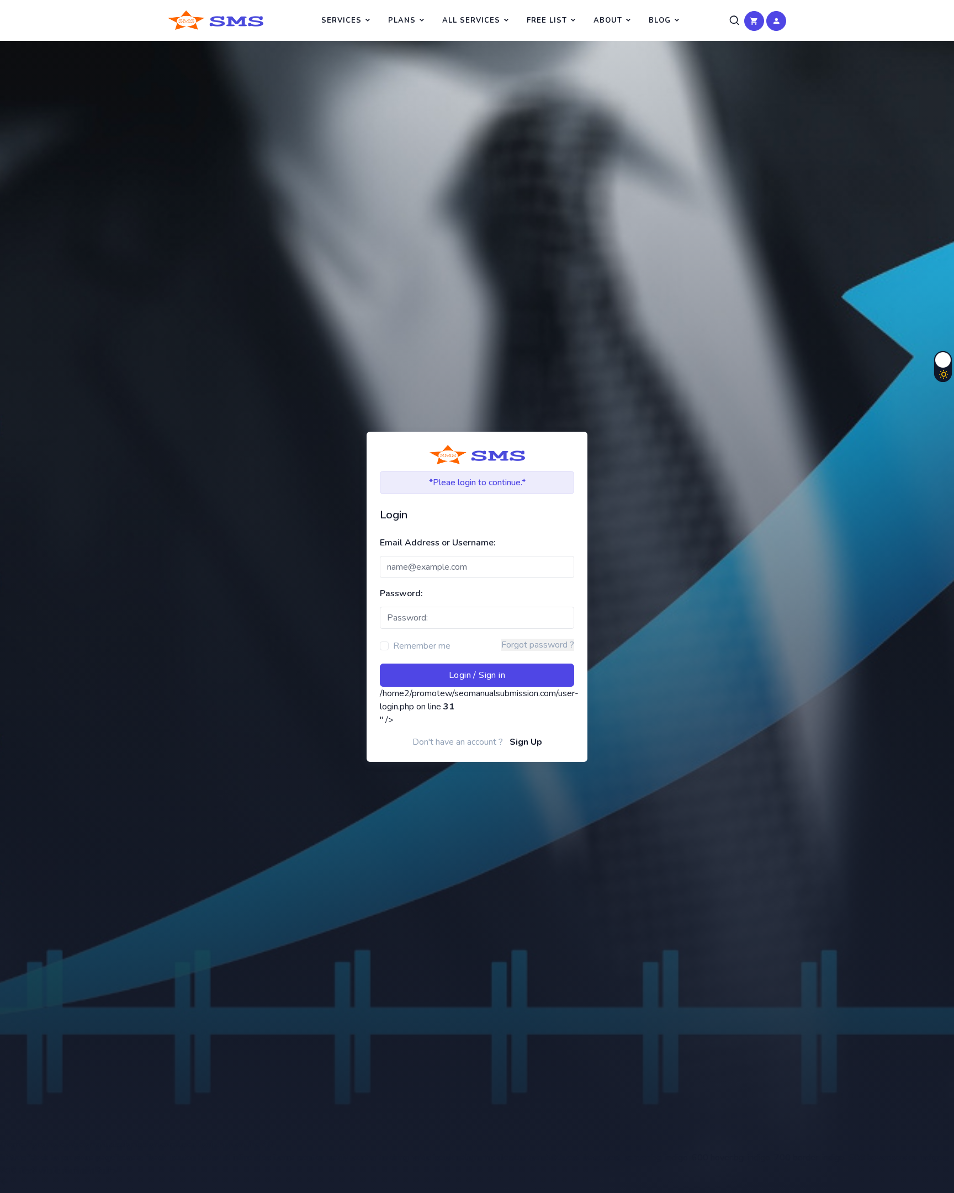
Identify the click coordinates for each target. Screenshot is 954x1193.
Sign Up (526, 742)
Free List (547, 20)
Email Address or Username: (438, 543)
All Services (471, 20)
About (607, 20)
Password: (401, 593)
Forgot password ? (537, 645)
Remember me (422, 646)
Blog (660, 20)
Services (341, 20)
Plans (402, 20)
